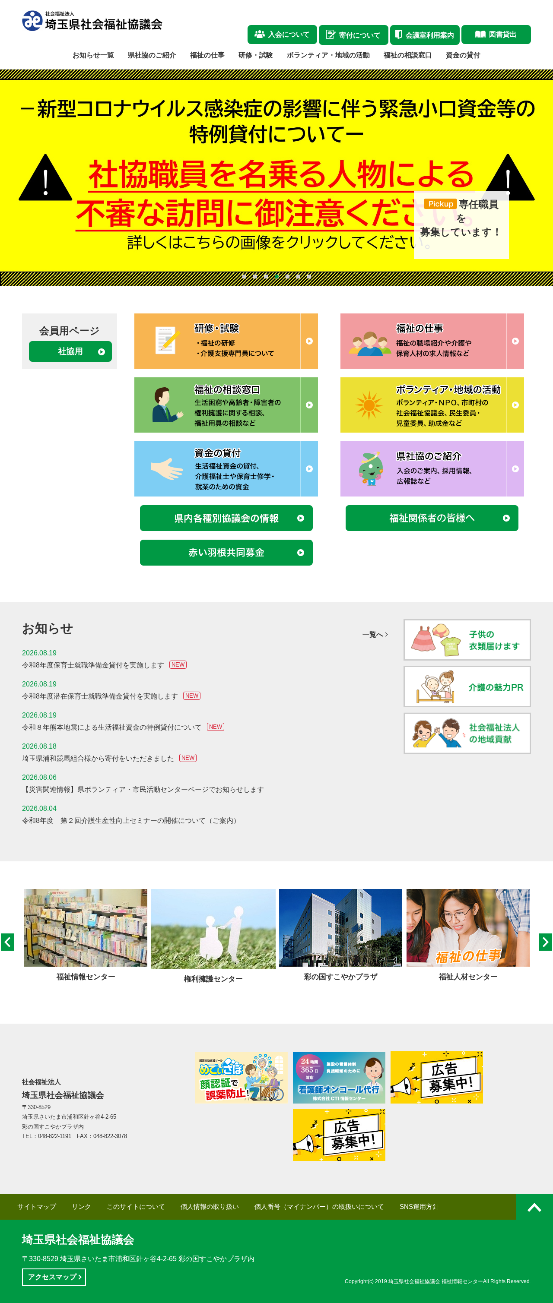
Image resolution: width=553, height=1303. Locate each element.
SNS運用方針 (419, 1206)
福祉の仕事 (207, 55)
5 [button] (287, 276)
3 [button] (266, 276)
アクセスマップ (52, 1277)
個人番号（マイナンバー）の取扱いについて (319, 1206)
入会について (289, 34)
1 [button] (244, 276)
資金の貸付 (463, 55)
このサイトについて (136, 1206)
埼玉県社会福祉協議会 (78, 1239)
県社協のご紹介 (152, 55)
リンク (81, 1206)
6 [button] (298, 276)
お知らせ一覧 (93, 55)
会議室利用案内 (430, 35)
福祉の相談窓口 (408, 55)
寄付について (360, 35)
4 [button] (277, 276)
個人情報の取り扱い (210, 1206)
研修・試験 (255, 55)
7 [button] (309, 276)
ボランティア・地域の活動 (328, 55)
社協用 (70, 351)
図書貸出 (503, 34)
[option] (85, 936)
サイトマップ (36, 1206)
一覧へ (372, 634)
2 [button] (255, 276)
